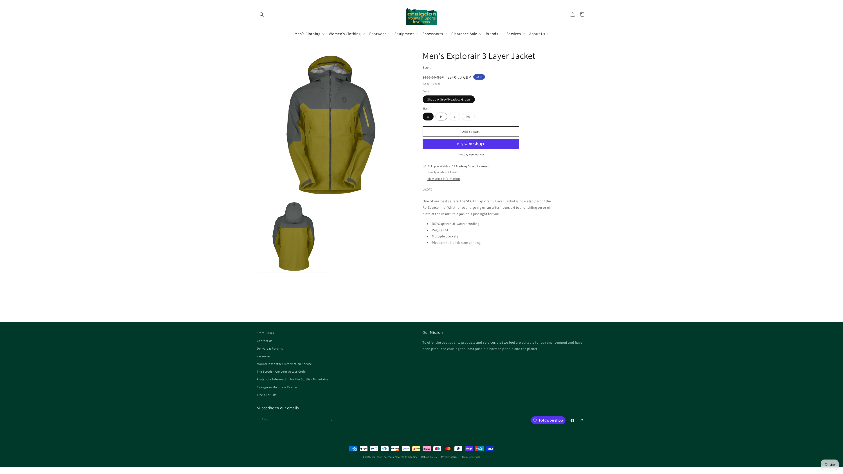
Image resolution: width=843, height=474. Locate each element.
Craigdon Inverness (383, 456)
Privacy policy (449, 456)
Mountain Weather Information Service (284, 364)
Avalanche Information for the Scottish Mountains (292, 379)
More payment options (471, 154)
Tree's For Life (267, 395)
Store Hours (265, 333)
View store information (443, 179)
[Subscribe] (331, 420)
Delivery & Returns (270, 348)
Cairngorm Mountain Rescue (277, 387)
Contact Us (264, 341)
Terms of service (471, 456)
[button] (262, 14)
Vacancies (263, 356)
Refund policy (429, 456)
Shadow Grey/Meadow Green (448, 99)
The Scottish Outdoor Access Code (281, 371)
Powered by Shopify (405, 456)
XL (471, 117)
